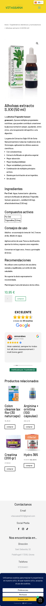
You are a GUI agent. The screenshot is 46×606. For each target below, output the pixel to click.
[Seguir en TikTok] (27, 529)
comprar (20, 299)
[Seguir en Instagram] (23, 529)
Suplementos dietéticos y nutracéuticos (25, 25)
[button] (37, 43)
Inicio (7, 25)
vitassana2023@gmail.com (23, 516)
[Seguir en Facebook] (19, 529)
